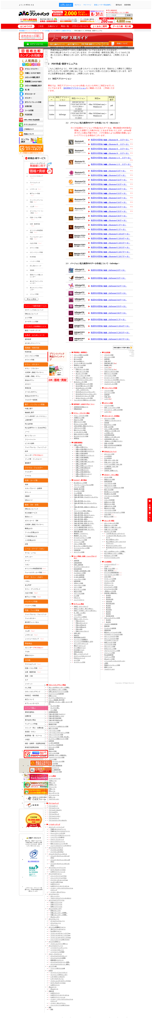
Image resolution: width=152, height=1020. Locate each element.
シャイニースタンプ (36, 177)
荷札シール (52, 791)
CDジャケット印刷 (109, 646)
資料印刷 (60, 702)
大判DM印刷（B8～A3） (111, 439)
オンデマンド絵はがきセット (57, 697)
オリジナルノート (54, 919)
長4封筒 (108, 597)
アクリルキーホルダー (55, 810)
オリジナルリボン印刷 (110, 589)
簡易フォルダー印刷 (110, 642)
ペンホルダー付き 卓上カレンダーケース (116, 536)
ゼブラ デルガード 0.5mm (58, 869)
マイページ (87, 5)
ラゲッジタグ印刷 (79, 593)
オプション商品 (79, 604)
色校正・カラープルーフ (81, 606)
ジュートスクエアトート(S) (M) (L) (60, 845)
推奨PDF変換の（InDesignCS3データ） (109, 293)
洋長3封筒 (109, 601)
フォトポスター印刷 (110, 483)
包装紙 (32, 270)
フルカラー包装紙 (31, 400)
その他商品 (107, 562)
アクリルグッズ (35, 183)
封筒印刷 (110, 593)
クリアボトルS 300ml (56, 849)
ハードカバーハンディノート (58, 947)
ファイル (28, 476)
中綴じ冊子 (29, 408)
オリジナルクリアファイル (56, 900)
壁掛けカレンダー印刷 (82, 369)
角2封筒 (108, 605)
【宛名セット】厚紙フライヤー (113, 441)
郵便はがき (29, 528)
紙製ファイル (108, 667)
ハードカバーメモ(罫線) (57, 952)
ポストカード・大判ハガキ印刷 (113, 409)
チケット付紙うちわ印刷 (81, 355)
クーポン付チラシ (31, 392)
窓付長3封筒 (109, 599)
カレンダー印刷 (78, 367)
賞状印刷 (51, 749)
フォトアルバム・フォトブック (36, 447)
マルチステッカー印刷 (110, 384)
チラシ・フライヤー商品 (82, 413)
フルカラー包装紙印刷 (110, 624)
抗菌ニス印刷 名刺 (81, 463)
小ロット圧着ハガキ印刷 (111, 428)
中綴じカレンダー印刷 (82, 371)
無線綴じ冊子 (29, 412)
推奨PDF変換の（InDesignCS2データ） (109, 286)
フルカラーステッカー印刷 (112, 382)
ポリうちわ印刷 (78, 357)
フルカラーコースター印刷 (56, 757)
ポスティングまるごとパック (34, 310)
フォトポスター (30, 618)
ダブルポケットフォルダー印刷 (113, 634)
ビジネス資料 (29, 443)
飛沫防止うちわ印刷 (80, 365)
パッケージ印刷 (35, 261)
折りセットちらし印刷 (80, 424)
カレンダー (34, 455)
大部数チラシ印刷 (79, 417)
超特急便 (28, 339)
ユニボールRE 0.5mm (56, 882)
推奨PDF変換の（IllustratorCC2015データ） (110, 243)
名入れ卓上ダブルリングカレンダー (86, 394)
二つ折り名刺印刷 (79, 575)
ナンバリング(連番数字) (81, 639)
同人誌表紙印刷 (108, 654)
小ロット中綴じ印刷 (80, 544)
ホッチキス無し (55, 707)
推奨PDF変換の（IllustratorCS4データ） (109, 198)
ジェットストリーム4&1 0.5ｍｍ (59, 939)
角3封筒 (108, 607)
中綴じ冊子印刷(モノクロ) (56, 716)
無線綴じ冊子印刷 (79, 489)
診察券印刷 (77, 581)
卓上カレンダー (55, 917)
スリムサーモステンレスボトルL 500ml (60, 864)
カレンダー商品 (109, 521)
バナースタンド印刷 (110, 375)
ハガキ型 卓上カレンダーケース (115, 533)
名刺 (26, 484)
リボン (27, 564)
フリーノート (54, 925)
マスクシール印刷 (109, 581)
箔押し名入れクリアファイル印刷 (58, 691)
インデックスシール (54, 778)
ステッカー (29, 557)
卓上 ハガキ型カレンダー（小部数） (115, 551)
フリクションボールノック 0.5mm (60, 935)
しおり (108, 367)
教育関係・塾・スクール (33, 735)
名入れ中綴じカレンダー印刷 (84, 386)
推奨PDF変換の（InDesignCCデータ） (108, 319)
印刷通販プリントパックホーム (29, 31)
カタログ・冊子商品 (80, 480)
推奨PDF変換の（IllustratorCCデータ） (108, 225)
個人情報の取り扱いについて (79, 1017)
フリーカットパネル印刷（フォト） (114, 379)
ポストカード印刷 (109, 357)
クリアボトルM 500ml (56, 851)
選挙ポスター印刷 (109, 504)
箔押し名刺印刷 (78, 564)
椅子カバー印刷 (35, 194)
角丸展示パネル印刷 (110, 493)
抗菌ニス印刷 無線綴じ (82, 457)
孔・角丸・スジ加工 (80, 612)
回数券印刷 (107, 630)
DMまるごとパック (31, 314)
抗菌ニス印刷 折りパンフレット (85, 455)
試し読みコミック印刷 (80, 482)
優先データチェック (80, 645)
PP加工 (81, 619)
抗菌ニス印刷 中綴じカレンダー (85, 461)
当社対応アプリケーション (74, 88)
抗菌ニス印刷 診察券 (82, 453)
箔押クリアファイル (56, 906)
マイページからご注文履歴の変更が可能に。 (36, 791)
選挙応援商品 (29, 712)
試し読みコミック (35, 266)
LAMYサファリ (55, 884)
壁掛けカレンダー (55, 910)
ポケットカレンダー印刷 (83, 375)
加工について (29, 699)
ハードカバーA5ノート (57, 950)
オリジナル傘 (53, 966)
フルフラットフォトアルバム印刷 (83, 484)
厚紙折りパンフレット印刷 (112, 665)
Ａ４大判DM (108, 456)
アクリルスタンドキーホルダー (58, 820)
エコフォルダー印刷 (110, 644)
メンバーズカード (79, 599)
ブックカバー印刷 (79, 491)
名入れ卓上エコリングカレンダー (85, 391)
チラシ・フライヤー (32, 368)
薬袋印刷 (106, 626)
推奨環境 (130, 1017)
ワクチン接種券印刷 (54, 769)
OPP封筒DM (107, 468)
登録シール (52, 782)
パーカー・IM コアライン (58, 892)
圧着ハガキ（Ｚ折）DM (111, 462)
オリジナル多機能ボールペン (57, 927)
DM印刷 (106, 422)
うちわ (27, 651)
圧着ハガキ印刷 (108, 426)
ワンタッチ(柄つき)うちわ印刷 (83, 363)
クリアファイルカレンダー (112, 557)
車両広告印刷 (108, 481)
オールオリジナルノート (57, 921)
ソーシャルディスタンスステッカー (114, 661)
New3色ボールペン (56, 931)
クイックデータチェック (81, 643)
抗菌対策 (28, 716)
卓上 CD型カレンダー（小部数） (113, 553)
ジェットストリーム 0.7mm (58, 876)
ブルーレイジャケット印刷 (112, 650)
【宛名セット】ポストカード (112, 420)
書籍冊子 (28, 463)
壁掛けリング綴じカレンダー (36, 276)
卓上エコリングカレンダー (36, 289)
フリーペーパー (30, 439)
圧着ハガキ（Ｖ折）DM (111, 460)
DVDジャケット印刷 (110, 648)
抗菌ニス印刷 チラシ (82, 447)
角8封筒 (108, 613)
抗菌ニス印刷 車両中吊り (83, 472)
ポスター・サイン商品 (111, 475)
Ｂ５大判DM (108, 458)
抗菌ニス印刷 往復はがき (83, 467)
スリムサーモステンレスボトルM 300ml (60, 860)
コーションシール (54, 795)
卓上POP (28, 585)
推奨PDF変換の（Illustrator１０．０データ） (111, 158)
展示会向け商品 (30, 720)
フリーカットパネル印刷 (111, 496)
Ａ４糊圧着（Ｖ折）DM (111, 466)
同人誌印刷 (29, 424)
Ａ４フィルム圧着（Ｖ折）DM (113, 464)
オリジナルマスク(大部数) (58, 958)
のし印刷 (28, 688)
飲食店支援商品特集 (32, 747)
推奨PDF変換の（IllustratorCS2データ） (109, 180)
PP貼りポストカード (82, 623)
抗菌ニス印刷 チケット (82, 476)
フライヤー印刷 (108, 355)
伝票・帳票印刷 (35, 225)
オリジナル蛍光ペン (54, 941)
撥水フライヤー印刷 (80, 430)
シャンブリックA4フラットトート (60, 835)
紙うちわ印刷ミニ (79, 361)
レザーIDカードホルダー (57, 976)
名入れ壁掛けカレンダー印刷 (84, 384)
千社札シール (53, 780)
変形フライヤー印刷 (80, 421)
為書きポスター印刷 (110, 506)
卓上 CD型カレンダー (112, 539)
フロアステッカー (54, 799)
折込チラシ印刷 (78, 419)
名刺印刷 (76, 560)
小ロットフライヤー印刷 (56, 734)
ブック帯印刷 (78, 493)
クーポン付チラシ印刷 (80, 432)
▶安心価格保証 (111, 10)
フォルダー (29, 472)
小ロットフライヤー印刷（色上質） (59, 736)
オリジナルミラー (54, 894)
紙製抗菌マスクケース (57, 960)
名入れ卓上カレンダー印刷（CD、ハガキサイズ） (83, 388)
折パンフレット (30, 435)
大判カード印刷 (78, 583)
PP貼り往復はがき (81, 627)
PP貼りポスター (80, 621)
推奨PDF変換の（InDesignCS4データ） (109, 300)
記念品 (51, 970)
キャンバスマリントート (57, 841)
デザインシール (108, 585)
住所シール (52, 797)
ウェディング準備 (31, 724)
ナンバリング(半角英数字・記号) (83, 641)
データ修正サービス (80, 647)
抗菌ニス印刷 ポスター (82, 470)
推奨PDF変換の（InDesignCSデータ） (108, 278)
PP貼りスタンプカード (82, 631)
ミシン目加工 (78, 614)
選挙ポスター (29, 655)
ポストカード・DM (31, 521)
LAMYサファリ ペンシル (57, 871)
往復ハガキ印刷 (108, 443)
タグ (26, 680)
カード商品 (85, 557)
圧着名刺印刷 (78, 562)
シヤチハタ (35, 189)
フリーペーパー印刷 (83, 511)
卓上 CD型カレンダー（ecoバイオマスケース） (116, 542)
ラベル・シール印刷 (110, 578)
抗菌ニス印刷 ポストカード (84, 474)
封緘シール (52, 788)
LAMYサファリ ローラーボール (59, 886)
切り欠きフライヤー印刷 (81, 436)
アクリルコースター (54, 816)
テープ (27, 561)
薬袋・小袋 (29, 676)
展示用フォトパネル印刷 (111, 491)
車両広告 (28, 388)
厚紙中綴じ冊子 (78, 531)
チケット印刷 (78, 587)
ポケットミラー (55, 896)
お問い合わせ (66, 5)
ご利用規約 (122, 1017)
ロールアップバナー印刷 (111, 377)
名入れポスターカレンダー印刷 (85, 396)
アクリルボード (53, 806)
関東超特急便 (78, 409)
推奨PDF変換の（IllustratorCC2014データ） (110, 234)
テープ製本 (53, 710)
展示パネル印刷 (108, 489)
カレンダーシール (54, 793)
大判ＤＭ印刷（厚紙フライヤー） (83, 426)
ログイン (78, 5)
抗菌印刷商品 (78, 442)
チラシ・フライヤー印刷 (81, 415)
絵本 (26, 451)
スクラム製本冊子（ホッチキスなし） (36, 416)
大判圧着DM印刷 (109, 435)
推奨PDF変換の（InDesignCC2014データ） (110, 326)
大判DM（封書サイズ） (111, 470)
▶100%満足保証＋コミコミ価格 (117, 12)
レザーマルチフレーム (57, 978)
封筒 (26, 544)
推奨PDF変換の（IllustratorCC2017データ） (110, 252)
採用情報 (113, 1017)
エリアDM (28, 318)
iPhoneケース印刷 (109, 659)
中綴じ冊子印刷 (82, 513)
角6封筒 (108, 611)
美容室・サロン (30, 732)
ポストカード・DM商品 (111, 416)
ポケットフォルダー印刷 (111, 636)
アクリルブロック (54, 814)
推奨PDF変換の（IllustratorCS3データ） (109, 189)
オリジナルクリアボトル (56, 847)
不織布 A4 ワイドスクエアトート (60, 831)
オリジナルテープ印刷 (110, 587)
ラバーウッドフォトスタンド (58, 972)
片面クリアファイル (56, 904)
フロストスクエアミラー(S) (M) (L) (60, 898)
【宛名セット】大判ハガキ (112, 437)
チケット (28, 492)
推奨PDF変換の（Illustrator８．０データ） (110, 140)
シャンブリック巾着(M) (57, 837)
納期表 (36, 805)
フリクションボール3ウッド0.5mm (60, 937)
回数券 (27, 496)
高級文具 (51, 991)
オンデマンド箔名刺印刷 (56, 745)
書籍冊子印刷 (53, 724)
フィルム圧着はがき (32, 532)
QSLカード (29, 500)
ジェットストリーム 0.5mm (58, 878)
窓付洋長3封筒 (110, 603)
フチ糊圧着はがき (31, 536)
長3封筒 (108, 595)
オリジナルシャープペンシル (57, 867)
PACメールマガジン (36, 777)
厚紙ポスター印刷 (109, 479)
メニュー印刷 (34, 294)
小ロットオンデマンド (32, 691)
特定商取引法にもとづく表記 (99, 1017)
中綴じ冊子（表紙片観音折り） (83, 525)
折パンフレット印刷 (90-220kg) (83, 546)
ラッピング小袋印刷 (110, 628)
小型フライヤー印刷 (80, 428)
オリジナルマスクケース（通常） (60, 964)
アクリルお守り (53, 812)
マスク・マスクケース (55, 954)
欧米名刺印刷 (78, 569)
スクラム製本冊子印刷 (83, 527)
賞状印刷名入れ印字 (80, 637)
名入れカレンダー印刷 (80, 382)
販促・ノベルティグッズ (81, 654)
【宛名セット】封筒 (110, 591)
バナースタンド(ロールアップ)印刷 (114, 512)
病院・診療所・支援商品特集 (35, 743)
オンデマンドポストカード (82, 566)
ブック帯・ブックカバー (33, 459)
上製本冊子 (29, 420)
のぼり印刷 (36, 243)
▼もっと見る (31, 299)
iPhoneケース (52, 987)
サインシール (53, 786)
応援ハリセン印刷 (35, 218)
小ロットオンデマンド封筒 (112, 618)
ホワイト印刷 (34, 248)
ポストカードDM (109, 454)
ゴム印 (34, 206)
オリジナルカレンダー (55, 908)
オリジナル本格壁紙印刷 (36, 231)
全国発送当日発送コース (81, 407)
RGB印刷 (33, 257)
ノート (27, 432)
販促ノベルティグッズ (32, 330)
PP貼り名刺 (79, 629)
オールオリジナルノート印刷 (82, 537)
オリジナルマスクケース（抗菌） (60, 962)
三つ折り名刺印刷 (79, 577)
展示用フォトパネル (32, 622)
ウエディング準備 (109, 657)
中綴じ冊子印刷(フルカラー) (57, 714)
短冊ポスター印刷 (109, 502)
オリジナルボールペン (55, 873)
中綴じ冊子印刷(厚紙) (55, 718)
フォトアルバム (110, 369)
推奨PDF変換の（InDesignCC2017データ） (110, 339)
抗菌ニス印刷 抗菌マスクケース (85, 451)
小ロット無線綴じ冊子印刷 (56, 700)
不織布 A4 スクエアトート (58, 829)
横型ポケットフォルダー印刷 (112, 632)
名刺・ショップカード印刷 (112, 407)
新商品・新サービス (36, 158)
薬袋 (50, 1007)
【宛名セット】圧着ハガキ (112, 431)
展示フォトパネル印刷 (110, 373)
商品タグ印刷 (78, 591)
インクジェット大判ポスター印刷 (114, 487)
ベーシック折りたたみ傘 (57, 968)
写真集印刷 (77, 550)
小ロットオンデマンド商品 (57, 685)
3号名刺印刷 (82, 571)
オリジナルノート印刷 (80, 539)
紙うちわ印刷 (78, 359)
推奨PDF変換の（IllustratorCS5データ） (109, 207)
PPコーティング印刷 (80, 589)
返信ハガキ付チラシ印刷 (81, 434)
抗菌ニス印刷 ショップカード (84, 465)
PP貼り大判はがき (81, 625)
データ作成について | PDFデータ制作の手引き (56, 31)
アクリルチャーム (54, 808)
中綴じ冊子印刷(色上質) (56, 720)
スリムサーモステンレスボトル (58, 854)
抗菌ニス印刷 (78, 445)
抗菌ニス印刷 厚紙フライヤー (84, 449)
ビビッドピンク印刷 (36, 252)
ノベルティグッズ (54, 824)
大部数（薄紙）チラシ (32, 376)
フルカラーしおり (109, 669)
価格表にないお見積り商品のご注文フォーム (36, 798)
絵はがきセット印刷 (110, 424)
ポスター (28, 384)
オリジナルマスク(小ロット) (58, 956)
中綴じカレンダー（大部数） (58, 912)
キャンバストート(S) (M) (57, 833)
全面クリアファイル (56, 902)
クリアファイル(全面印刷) (56, 693)
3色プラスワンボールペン (58, 929)
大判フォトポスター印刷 (111, 371)
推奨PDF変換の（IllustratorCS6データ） (109, 216)
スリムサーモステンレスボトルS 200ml (59, 856)
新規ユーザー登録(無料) (102, 5)
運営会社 (65, 1017)
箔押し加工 (77, 633)
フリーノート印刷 (79, 541)
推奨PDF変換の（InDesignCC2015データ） (110, 333)
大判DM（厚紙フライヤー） (34, 372)
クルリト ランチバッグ (57, 839)
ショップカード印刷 (80, 579)
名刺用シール (53, 784)
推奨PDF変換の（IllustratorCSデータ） (108, 171)
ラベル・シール (30, 553)
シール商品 (52, 776)
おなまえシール (108, 583)
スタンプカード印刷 (80, 585)
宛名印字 (76, 635)
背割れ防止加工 (78, 652)
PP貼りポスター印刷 (110, 485)
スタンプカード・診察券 (33, 488)
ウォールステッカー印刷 (36, 238)
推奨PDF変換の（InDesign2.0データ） (108, 270)
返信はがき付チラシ (32, 396)
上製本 (106, 663)
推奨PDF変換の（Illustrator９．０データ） (110, 149)
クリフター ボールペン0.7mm (59, 880)
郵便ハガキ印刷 (53, 763)
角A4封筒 (109, 609)
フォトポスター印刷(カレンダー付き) (85, 400)
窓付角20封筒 (110, 616)
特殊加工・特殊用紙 (32, 695)
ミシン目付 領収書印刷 (55, 765)
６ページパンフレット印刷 (82, 548)
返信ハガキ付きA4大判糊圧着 (113, 445)
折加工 (83, 608)
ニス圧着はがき (30, 540)
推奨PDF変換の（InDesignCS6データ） (109, 313)
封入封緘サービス (31, 513)
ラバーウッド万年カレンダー (58, 974)
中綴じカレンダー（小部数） (58, 914)
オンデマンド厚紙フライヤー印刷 (58, 738)
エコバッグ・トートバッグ (56, 827)
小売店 (27, 739)
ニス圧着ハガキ (108, 433)
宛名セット (29, 517)
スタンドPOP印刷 (109, 500)
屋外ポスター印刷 (109, 508)
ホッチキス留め (55, 705)
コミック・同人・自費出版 (34, 728)
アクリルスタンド (54, 818)
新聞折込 (76, 438)
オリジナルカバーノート (56, 945)
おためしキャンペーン (32, 343)
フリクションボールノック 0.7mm (60, 933)
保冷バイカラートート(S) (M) (59, 843)
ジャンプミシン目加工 (80, 616)
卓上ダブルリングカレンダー (36, 282)
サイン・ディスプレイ (32, 589)
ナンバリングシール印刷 (36, 201)
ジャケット (29, 684)
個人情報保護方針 (33, 861)
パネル (27, 581)
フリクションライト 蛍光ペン (59, 943)
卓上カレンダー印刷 (81, 373)
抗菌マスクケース (54, 767)
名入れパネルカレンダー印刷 (84, 398)
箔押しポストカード (110, 447)
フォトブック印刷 (79, 486)
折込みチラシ (29, 380)
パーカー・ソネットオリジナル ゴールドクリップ (61, 889)
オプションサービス (32, 703)
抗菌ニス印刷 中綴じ (82, 459)
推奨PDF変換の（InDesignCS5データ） (109, 306)
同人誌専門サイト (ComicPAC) (35, 428)
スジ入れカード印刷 (80, 573)
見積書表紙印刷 (53, 712)
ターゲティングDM (31, 322)
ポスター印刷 (108, 477)
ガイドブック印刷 (79, 552)
